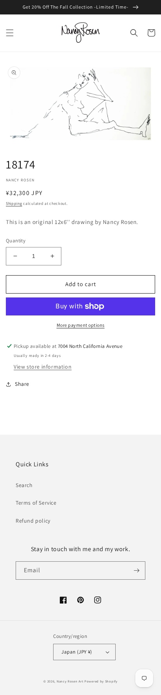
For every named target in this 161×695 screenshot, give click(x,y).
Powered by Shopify (101, 681)
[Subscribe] (136, 570)
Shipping (14, 203)
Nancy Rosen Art (70, 681)
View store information (43, 366)
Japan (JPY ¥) (76, 651)
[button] (9, 32)
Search (24, 485)
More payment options (81, 325)
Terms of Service (36, 502)
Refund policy (33, 520)
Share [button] (22, 383)
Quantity (15, 240)
